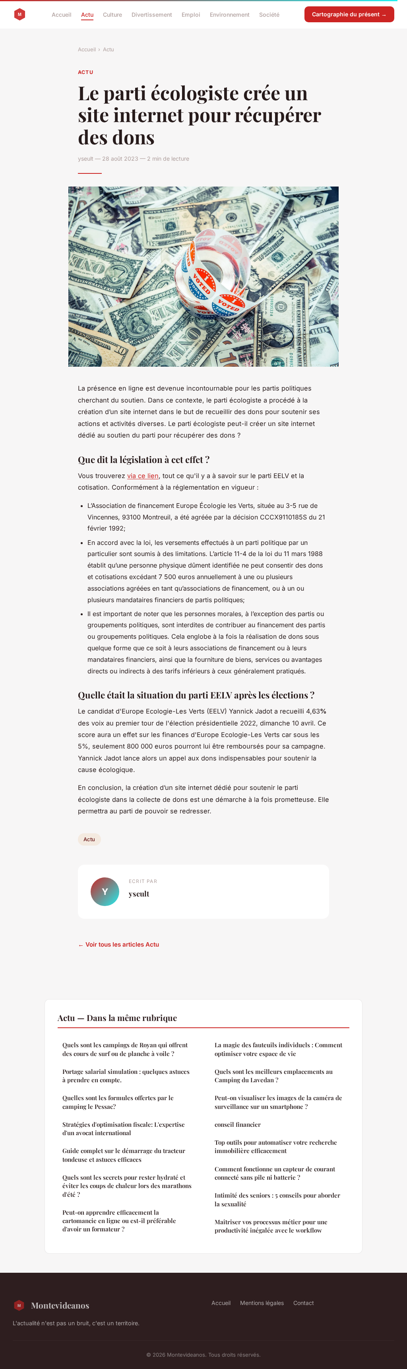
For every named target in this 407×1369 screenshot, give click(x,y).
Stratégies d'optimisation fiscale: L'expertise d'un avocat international (123, 1128)
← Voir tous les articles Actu (118, 944)
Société (269, 14)
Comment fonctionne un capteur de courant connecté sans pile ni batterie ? (275, 1173)
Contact (303, 1302)
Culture (112, 14)
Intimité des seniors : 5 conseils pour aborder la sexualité (277, 1199)
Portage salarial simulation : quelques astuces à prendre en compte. (126, 1076)
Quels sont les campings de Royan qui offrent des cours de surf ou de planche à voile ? (125, 1049)
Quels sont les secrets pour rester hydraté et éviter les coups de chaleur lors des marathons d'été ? (127, 1185)
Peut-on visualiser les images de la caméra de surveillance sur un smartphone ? (278, 1102)
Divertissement (152, 14)
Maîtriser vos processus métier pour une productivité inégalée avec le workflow (271, 1226)
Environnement (230, 14)
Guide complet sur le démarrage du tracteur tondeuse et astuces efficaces (123, 1155)
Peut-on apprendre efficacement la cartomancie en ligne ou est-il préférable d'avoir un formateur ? (119, 1220)
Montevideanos (60, 1305)
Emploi (191, 14)
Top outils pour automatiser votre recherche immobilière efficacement (276, 1146)
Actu (87, 14)
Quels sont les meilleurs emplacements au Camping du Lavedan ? (274, 1076)
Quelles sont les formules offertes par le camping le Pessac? (118, 1102)
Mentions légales (262, 1302)
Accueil (62, 14)
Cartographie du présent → (349, 14)
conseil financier (238, 1124)
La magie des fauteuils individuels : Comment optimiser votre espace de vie (278, 1049)
